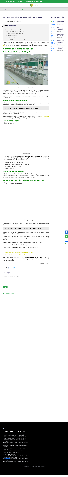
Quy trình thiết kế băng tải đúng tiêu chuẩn (61, 42)
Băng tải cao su (45, 116)
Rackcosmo (7, 458)
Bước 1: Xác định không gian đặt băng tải (15, 31)
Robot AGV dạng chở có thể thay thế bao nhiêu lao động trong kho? (10, 409)
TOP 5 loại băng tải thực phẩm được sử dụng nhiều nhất (19, 252)
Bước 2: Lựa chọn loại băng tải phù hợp (15, 33)
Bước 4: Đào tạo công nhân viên (14, 37)
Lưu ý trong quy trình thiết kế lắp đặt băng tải (16, 39)
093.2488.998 (11, 1)
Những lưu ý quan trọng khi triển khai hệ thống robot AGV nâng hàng (10, 385)
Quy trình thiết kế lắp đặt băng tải (13, 29)
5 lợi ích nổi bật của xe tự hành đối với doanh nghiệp (10, 338)
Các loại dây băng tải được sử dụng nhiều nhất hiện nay (19, 254)
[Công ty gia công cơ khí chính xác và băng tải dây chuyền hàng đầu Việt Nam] (33, 5)
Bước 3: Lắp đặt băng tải (12, 35)
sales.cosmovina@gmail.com (35, 1)
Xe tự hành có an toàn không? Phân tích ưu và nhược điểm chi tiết (10, 314)
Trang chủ (5, 9)
